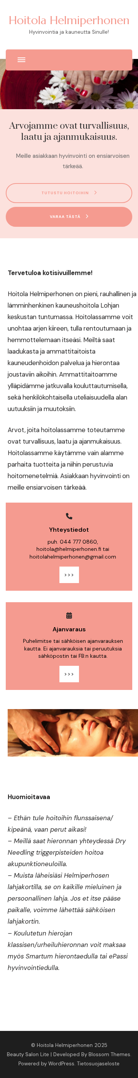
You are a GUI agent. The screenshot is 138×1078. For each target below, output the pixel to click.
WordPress (61, 1063)
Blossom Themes (109, 1054)
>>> (69, 574)
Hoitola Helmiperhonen (69, 20)
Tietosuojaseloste (98, 1063)
